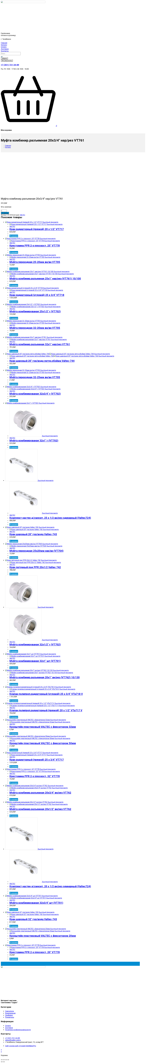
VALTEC (22, 215)
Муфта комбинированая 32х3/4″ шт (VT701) (36, 902)
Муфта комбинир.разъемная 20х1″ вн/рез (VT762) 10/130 (44, 677)
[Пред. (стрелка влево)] (2, 1061)
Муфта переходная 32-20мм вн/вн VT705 (34, 327)
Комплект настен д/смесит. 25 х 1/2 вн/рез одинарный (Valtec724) (50, 517)
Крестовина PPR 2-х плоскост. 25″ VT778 (34, 245)
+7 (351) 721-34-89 (10, 65)
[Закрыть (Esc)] (2, 1059)
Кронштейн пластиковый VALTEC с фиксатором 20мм (42, 935)
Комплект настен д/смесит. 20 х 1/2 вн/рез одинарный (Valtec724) (50, 886)
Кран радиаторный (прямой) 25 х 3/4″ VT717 (36, 759)
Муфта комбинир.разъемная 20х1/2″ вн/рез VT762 (40, 809)
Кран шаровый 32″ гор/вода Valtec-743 (33, 919)
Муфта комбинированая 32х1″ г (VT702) (33, 440)
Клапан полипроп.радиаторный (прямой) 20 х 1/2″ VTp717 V (45, 710)
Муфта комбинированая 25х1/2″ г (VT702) (35, 311)
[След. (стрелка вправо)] (4, 1061)
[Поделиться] (4, 1059)
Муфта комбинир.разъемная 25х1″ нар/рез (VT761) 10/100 (45, 278)
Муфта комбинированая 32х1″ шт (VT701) (35, 660)
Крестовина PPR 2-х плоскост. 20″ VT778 (34, 952)
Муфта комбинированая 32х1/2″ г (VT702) (35, 644)
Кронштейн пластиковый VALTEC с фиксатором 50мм (42, 743)
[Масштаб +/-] (8, 1059)
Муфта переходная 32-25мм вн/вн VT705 (34, 377)
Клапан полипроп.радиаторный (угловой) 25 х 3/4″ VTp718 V (46, 693)
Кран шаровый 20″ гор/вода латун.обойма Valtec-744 (41, 360)
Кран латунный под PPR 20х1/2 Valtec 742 (35, 567)
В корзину (5, 213)
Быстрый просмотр (50, 222)
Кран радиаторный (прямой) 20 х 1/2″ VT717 (36, 229)
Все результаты (7, 60)
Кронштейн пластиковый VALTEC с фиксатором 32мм (42, 726)
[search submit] (2, 56)
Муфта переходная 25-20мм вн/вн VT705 (34, 262)
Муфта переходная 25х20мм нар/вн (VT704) (36, 550)
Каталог (8, 147)
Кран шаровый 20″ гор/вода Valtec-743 (33, 534)
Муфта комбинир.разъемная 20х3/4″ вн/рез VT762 (40, 792)
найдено (4, 58)
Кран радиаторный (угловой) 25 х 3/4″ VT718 (36, 294)
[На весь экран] (6, 1059)
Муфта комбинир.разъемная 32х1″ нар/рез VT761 (39, 344)
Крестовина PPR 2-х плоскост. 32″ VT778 (34, 776)
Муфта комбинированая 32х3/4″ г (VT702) (35, 393)
